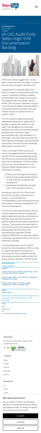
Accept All (20, 416)
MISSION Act (6, 309)
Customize (20, 422)
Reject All (20, 428)
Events (6, 364)
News (6, 360)
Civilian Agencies (8, 266)
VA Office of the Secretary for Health (14, 313)
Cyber (6, 393)
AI (4, 385)
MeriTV (6, 375)
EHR (3, 307)
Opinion (6, 367)
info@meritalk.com (10, 344)
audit (32, 92)
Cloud (6, 389)
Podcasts (7, 371)
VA (3, 311)
